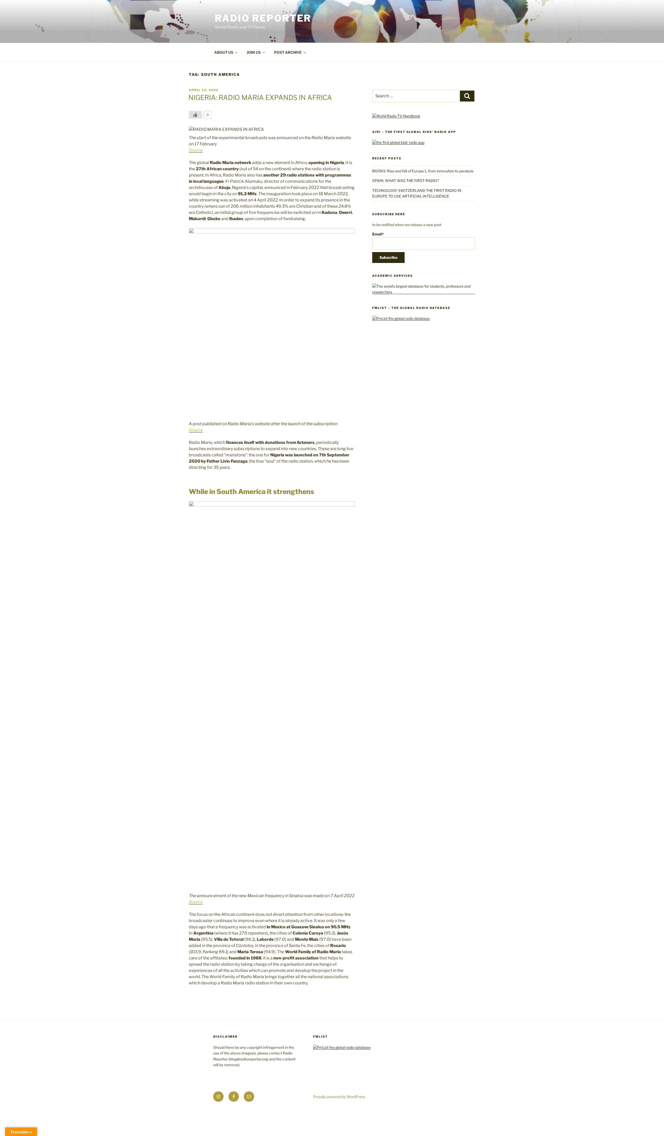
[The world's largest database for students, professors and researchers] (423, 292)
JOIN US (254, 52)
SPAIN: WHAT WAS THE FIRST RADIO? (406, 180)
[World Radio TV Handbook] (396, 116)
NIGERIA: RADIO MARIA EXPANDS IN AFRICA (260, 97)
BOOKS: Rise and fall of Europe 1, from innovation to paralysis (423, 171)
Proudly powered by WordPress (339, 1096)
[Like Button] (195, 115)
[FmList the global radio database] (401, 318)
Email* (378, 234)
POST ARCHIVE (288, 52)
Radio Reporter (263, 18)
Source (196, 150)
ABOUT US (223, 52)
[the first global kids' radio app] (398, 142)
